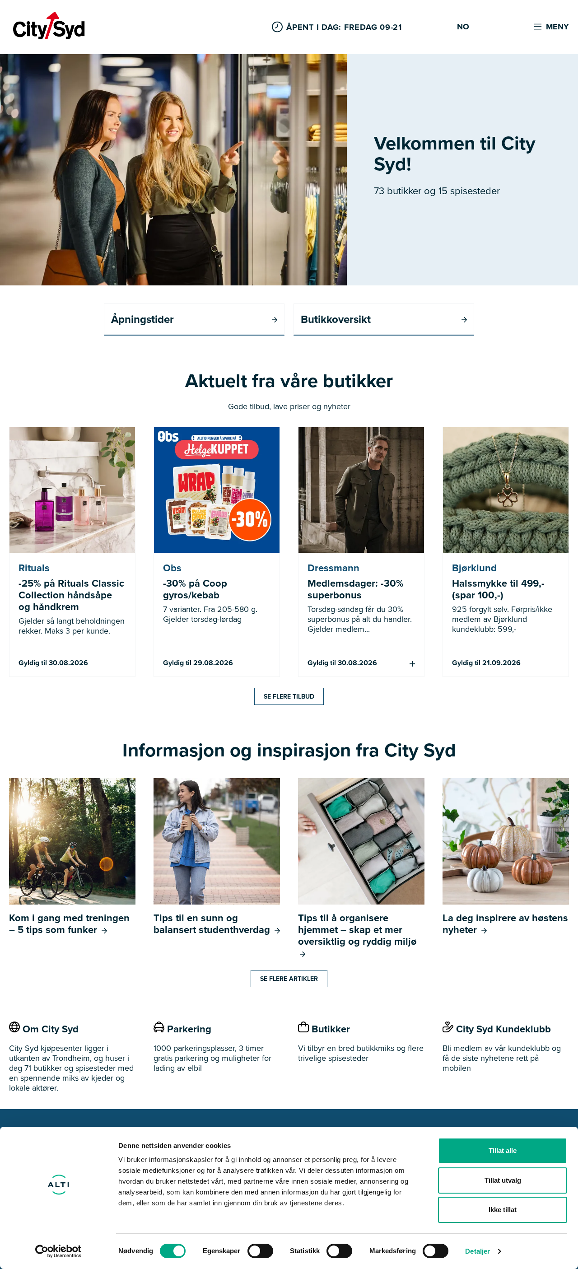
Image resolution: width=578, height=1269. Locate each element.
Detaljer (477, 1251)
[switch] (260, 1251)
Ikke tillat (503, 1209)
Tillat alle (503, 1150)
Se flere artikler (289, 978)
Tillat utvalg (503, 1180)
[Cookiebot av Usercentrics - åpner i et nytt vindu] (58, 1251)
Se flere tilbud (289, 696)
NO (463, 27)
